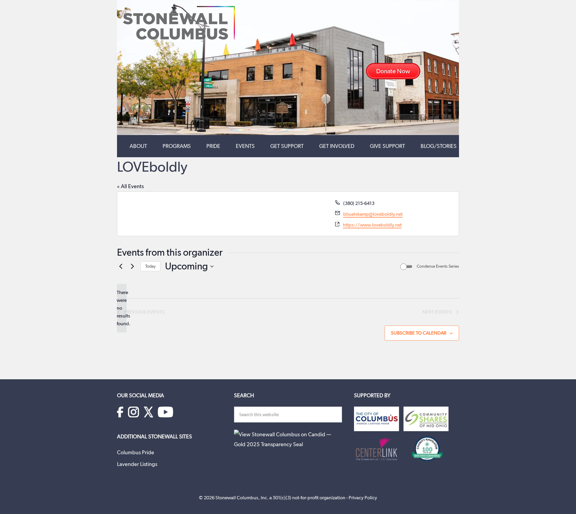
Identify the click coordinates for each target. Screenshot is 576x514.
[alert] (122, 308)
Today (150, 266)
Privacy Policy (363, 497)
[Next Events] (132, 266)
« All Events (130, 186)
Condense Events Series (438, 266)
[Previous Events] (120, 266)
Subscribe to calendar (418, 333)
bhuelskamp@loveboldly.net (373, 214)
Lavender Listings (137, 464)
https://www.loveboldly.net (372, 225)
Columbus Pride (135, 452)
